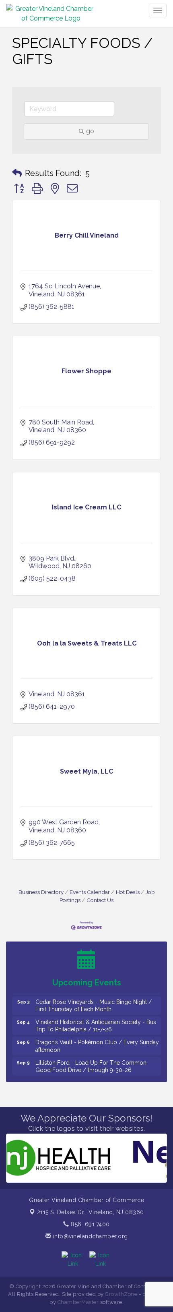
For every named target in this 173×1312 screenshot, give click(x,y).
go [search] (90, 131)
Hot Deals (128, 892)
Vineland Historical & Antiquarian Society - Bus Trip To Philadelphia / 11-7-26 (95, 1021)
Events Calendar (90, 892)
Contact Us (99, 900)
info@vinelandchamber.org (89, 1236)
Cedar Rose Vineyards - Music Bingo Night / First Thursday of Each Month (93, 1001)
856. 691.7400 (89, 1224)
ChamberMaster (78, 1302)
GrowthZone (121, 1294)
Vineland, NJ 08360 (90, 1212)
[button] (17, 173)
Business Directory (41, 892)
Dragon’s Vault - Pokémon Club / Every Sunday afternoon (97, 1041)
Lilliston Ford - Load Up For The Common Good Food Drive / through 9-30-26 (90, 1061)
